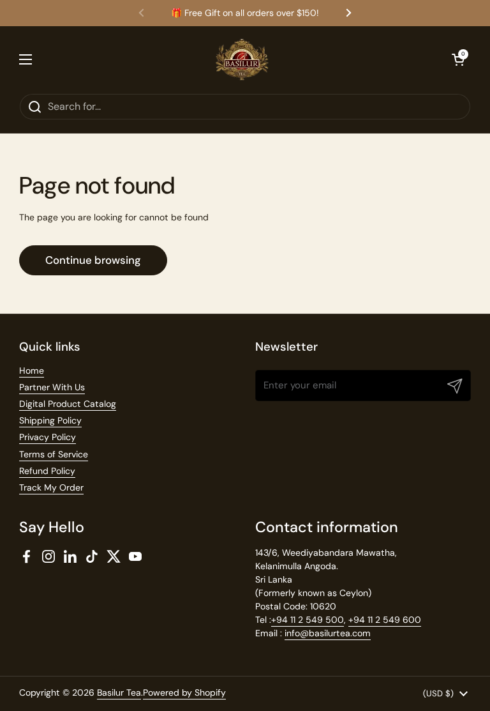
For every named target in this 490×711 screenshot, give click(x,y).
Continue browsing (93, 260)
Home (31, 370)
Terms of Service (53, 454)
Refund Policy (47, 471)
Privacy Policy (47, 437)
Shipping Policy (50, 420)
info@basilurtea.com (328, 633)
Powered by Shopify (184, 692)
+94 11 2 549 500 (307, 619)
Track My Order (51, 487)
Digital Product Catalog (67, 403)
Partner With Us (52, 387)
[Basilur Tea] (242, 59)
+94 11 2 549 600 (384, 619)
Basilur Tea (119, 692)
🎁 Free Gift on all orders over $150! (245, 13)
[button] (458, 59)
